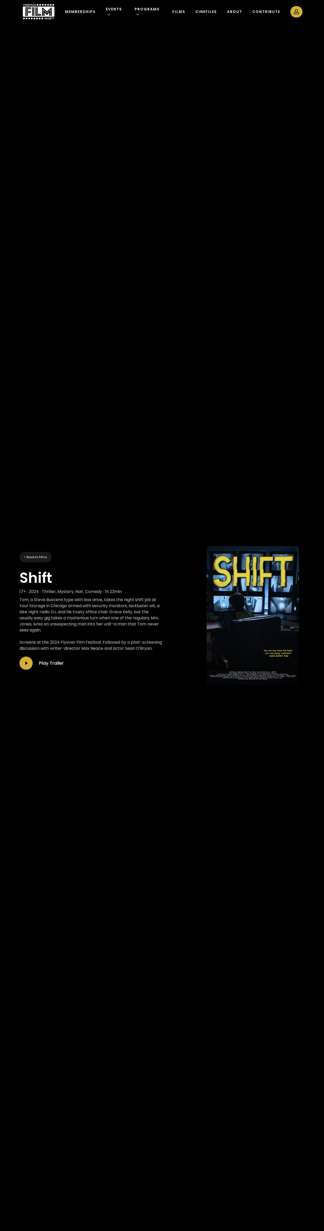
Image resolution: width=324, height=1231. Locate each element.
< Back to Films (35, 557)
